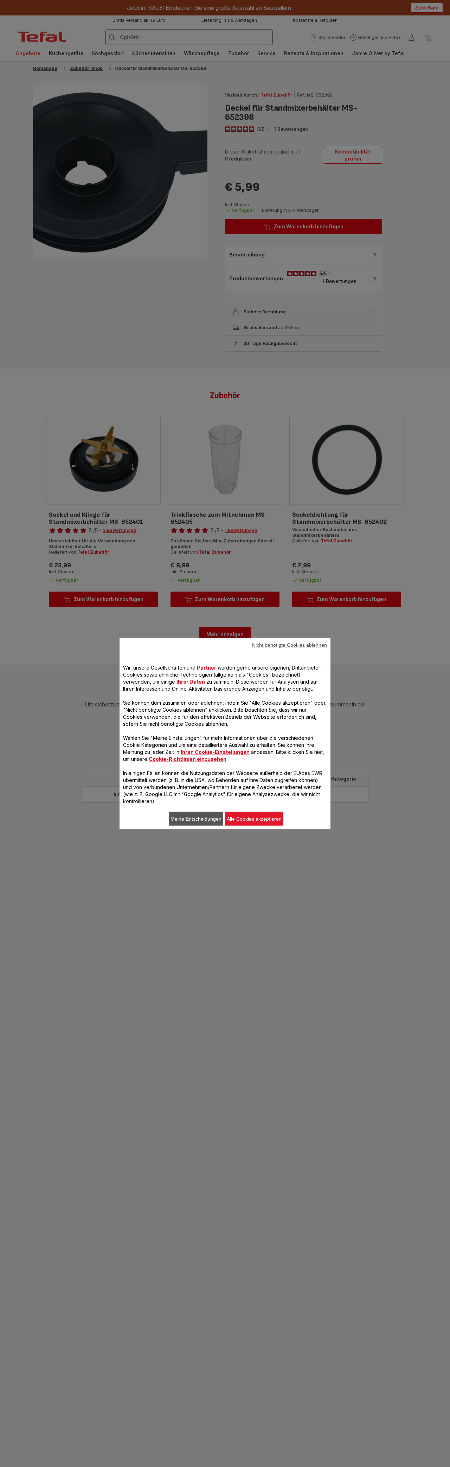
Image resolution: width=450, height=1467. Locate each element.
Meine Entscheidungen (196, 819)
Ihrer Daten (190, 682)
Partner (206, 668)
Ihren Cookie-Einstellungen (215, 752)
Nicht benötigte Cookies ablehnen (289, 645)
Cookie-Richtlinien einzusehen (187, 759)
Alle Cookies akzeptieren (254, 819)
